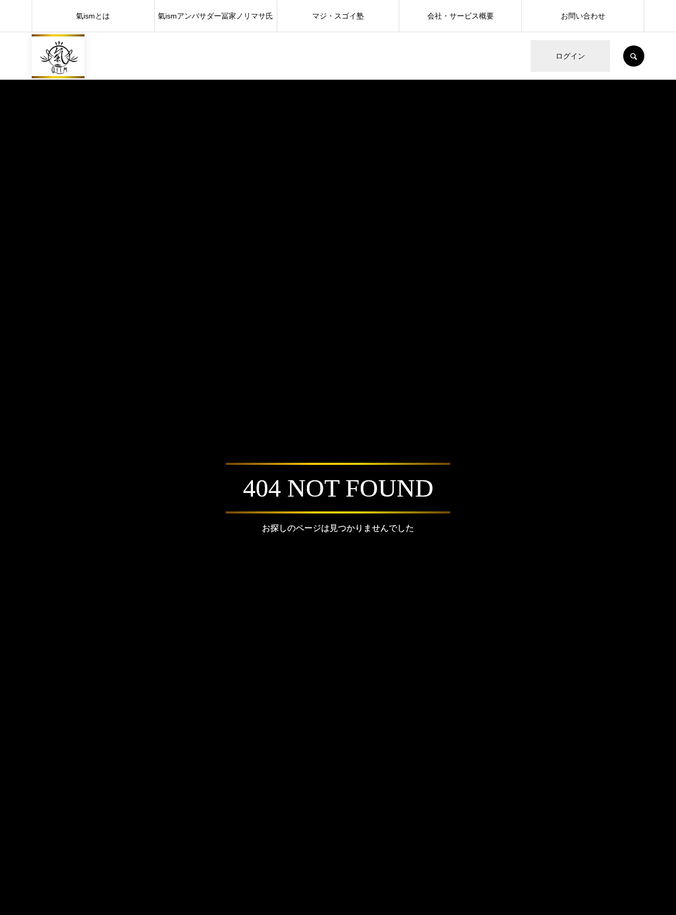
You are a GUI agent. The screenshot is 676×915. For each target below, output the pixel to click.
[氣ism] (58, 56)
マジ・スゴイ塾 (338, 16)
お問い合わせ (583, 16)
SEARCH (633, 56)
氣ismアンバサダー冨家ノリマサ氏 (215, 16)
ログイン (570, 56)
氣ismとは (93, 16)
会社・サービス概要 (460, 16)
